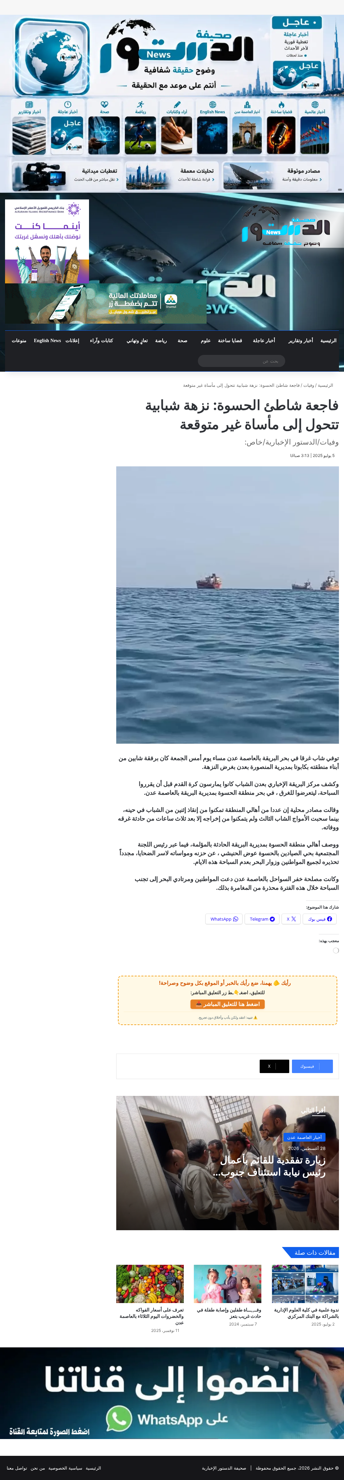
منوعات (19, 340)
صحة (182, 340)
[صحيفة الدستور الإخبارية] (286, 225)
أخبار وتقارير (301, 340)
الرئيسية (328, 340)
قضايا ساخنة (230, 340)
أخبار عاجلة (264, 340)
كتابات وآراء (101, 340)
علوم (206, 340)
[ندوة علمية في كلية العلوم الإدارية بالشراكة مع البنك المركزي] (305, 1284)
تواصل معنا (17, 1468)
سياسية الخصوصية (65, 1468)
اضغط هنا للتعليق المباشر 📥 (228, 1004)
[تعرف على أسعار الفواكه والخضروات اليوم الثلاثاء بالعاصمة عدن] (150, 1284)
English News (47, 340)
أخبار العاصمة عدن (304, 1137)
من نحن (38, 1468)
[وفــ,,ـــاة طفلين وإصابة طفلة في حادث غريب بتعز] (227, 1284)
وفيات (308, 385)
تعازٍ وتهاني (137, 340)
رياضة (161, 340)
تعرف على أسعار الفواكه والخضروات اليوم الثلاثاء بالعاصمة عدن (152, 1316)
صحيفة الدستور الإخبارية (224, 1468)
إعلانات (72, 340)
